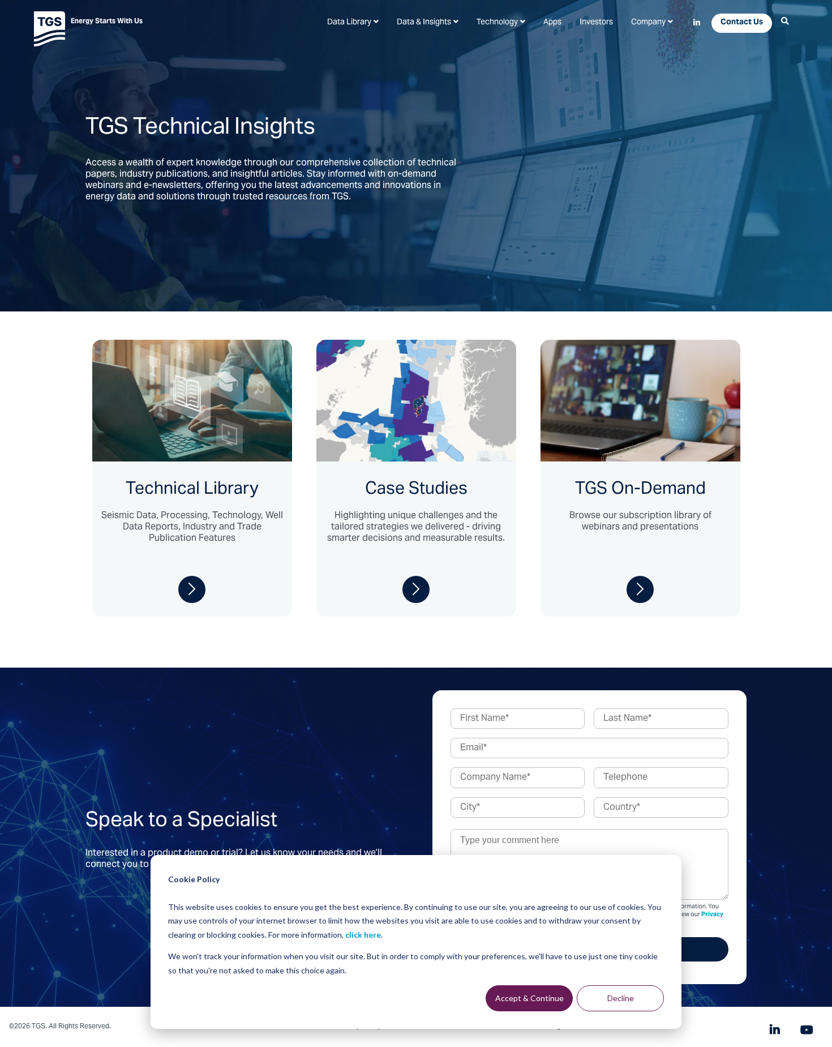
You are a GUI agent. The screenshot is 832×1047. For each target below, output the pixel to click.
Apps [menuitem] (552, 22)
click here (363, 934)
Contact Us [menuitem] (742, 22)
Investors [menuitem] (596, 22)
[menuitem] (353, 22)
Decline (620, 998)
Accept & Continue (529, 998)
